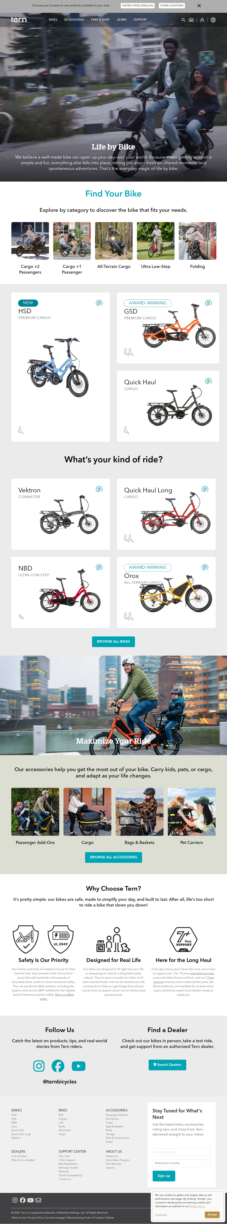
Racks (109, 1130)
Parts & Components (117, 1138)
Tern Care (64, 1156)
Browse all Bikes (113, 642)
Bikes (53, 19)
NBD (14, 1122)
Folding (197, 267)
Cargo (87, 843)
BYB (61, 1115)
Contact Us (65, 1179)
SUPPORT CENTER (72, 1151)
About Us (114, 1151)
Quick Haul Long (21, 1134)
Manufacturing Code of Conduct (85, 1218)
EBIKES (16, 1110)
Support (140, 19)
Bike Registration (68, 1164)
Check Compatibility (70, 1175)
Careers (110, 1168)
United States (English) (137, 5)
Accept (212, 1214)
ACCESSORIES (117, 1110)
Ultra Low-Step (155, 267)
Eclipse (63, 1119)
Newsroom (112, 1156)
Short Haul (65, 1130)
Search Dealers (168, 1065)
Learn (121, 19)
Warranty (64, 1171)
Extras (109, 1142)
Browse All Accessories (113, 857)
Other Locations (172, 5)
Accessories (74, 19)
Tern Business (113, 1164)
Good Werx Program (117, 1160)
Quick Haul (17, 1130)
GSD (14, 1115)
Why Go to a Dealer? (23, 1160)
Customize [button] (161, 1215)
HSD (13, 1119)
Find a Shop (100, 19)
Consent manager (55, 1218)
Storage (110, 1134)
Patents (110, 1218)
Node (62, 1126)
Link (61, 1122)
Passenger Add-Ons (35, 843)
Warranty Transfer (68, 1168)
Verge (62, 1134)
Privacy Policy (35, 1218)
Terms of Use (18, 1218)
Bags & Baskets (139, 843)
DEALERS (18, 1151)
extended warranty (202, 973)
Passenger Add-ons (117, 1115)
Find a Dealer (19, 1156)
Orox (14, 1126)
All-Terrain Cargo (114, 267)
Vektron (15, 1138)
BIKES (63, 1110)
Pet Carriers (191, 843)
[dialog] (188, 1206)
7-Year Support (67, 1160)
